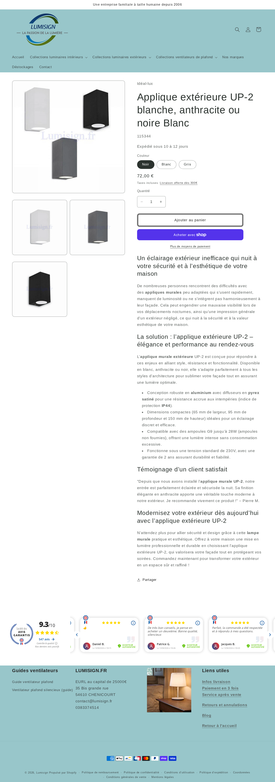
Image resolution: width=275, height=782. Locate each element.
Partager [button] (150, 580)
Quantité (143, 191)
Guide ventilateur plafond (32, 682)
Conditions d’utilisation (179, 772)
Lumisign (42, 772)
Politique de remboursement (100, 772)
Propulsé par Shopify (63, 772)
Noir (145, 164)
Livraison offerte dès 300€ (178, 182)
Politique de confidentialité (141, 772)
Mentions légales (162, 777)
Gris (187, 164)
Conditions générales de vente (126, 777)
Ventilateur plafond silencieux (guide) (42, 690)
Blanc (166, 164)
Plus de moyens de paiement (190, 246)
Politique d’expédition (214, 772)
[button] (58, 57)
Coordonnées (241, 772)
